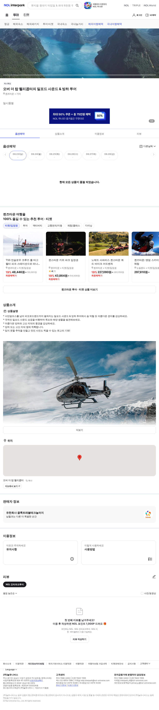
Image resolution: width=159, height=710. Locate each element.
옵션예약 (20, 133)
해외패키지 (33, 24)
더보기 (79, 430)
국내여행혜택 (114, 24)
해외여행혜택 (95, 24)
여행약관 (80, 663)
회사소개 (7, 663)
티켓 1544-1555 (79, 678)
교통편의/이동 (55, 225)
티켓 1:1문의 (73, 685)
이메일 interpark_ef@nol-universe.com (130, 680)
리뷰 (139, 133)
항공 (6, 24)
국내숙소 (62, 24)
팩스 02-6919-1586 (64, 680)
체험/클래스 (74, 225)
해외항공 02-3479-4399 (66, 683)
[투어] (15, 15)
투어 (25, 225)
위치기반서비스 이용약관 (59, 663)
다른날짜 (148, 146)
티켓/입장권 (11, 225)
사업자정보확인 (36, 680)
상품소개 (59, 133)
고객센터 (144, 663)
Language (10, 669)
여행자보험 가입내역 (97, 663)
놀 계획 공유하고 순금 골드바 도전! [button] (50, 5)
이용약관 (20, 663)
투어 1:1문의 (61, 685)
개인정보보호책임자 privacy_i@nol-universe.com (135, 683)
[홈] (7, 15)
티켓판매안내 (117, 663)
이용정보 (99, 133)
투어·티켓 (48, 24)
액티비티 (37, 225)
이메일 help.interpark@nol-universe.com (92, 680)
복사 (30, 480)
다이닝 (88, 225)
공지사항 (132, 663)
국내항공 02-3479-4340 (90, 683)
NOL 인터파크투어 (15, 584)
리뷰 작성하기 (79, 639)
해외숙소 (18, 24)
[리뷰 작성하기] (154, 577)
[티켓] (26, 15)
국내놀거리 (77, 24)
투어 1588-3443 (63, 678)
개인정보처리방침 (36, 663)
